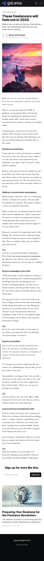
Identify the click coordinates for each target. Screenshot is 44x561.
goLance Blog (19, 540)
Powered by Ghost (22, 545)
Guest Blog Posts (9, 12)
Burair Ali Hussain (17, 35)
